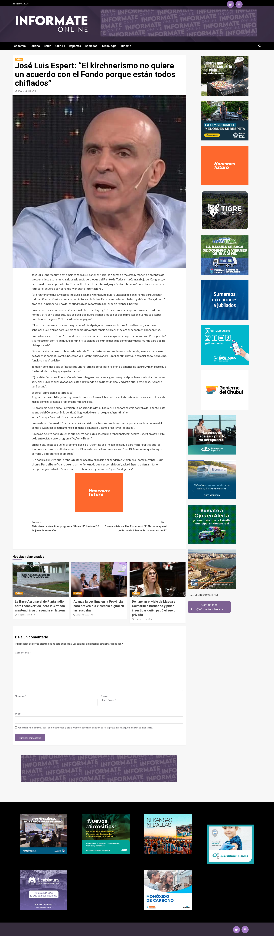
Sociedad (91, 46)
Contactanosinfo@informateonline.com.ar (209, 607)
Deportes (75, 46)
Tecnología (108, 46)
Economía (19, 46)
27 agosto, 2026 (140, 619)
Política (35, 46)
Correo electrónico (108, 698)
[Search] (259, 46)
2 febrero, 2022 (24, 91)
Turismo (125, 46)
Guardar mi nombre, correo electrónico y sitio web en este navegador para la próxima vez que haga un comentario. (85, 727)
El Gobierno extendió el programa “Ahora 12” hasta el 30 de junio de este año (65, 526)
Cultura (60, 46)
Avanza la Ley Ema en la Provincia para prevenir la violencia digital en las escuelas (98, 606)
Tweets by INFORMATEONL (203, 595)
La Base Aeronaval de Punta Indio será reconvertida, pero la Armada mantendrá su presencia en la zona (40, 606)
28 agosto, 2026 (23, 615)
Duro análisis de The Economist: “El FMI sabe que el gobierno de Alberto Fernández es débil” (135, 526)
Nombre (20, 695)
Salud (47, 46)
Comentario (23, 652)
